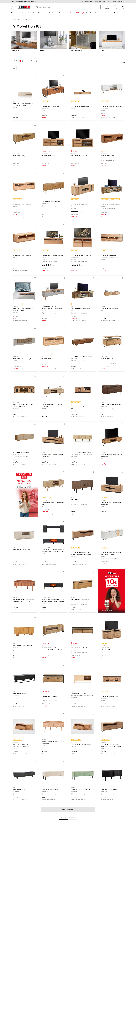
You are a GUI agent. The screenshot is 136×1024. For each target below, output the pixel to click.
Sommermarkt (99, 13)
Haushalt (47, 13)
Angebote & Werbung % (77, 13)
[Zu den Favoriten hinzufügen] (35, 75)
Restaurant (108, 13)
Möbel (12, 13)
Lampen (54, 13)
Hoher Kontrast (117, 1)
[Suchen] (37, 7)
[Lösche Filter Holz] (18, 68)
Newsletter (117, 13)
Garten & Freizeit (21, 13)
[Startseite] (11, 19)
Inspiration (89, 13)
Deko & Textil (32, 13)
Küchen (40, 13)
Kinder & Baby (63, 13)
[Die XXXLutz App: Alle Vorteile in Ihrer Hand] (24, 514)
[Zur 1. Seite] (63, 819)
